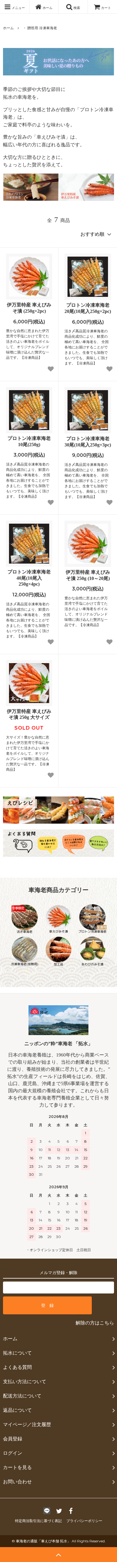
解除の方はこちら (95, 1322)
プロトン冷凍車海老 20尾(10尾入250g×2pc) (87, 308)
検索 (76, 7)
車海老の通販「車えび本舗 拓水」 (43, 1541)
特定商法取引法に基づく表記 (38, 1521)
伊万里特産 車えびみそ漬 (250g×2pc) (29, 308)
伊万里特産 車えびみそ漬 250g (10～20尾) (88, 575)
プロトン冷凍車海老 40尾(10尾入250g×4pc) (29, 578)
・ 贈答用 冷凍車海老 (40, 28)
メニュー (18, 7)
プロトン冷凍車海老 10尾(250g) (29, 441)
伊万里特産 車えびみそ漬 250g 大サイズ (29, 714)
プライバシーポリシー (84, 1521)
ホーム (47, 7)
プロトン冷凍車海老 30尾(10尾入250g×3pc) (87, 441)
